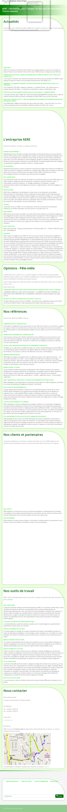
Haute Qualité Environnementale (14, 387)
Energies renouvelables (11, 354)
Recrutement (7, 211)
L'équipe (6, 204)
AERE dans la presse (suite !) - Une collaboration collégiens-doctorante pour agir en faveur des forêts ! (32, 100)
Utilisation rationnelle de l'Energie (16, 402)
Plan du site (54, 781)
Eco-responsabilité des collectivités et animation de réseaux (24, 416)
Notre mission (8, 166)
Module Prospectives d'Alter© (13, 639)
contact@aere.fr (8, 720)
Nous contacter (9, 226)
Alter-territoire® (9, 661)
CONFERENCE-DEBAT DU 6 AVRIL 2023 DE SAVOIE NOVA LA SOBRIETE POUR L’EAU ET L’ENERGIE (31, 289)
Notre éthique (8, 190)
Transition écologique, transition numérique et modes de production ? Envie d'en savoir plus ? (31, 75)
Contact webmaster (41, 781)
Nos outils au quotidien (11, 678)
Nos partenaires (9, 518)
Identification (26, 781)
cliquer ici (46, 767)
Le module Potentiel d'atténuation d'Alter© (18, 621)
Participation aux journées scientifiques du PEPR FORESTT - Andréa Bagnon (29, 92)
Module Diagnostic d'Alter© (13, 649)
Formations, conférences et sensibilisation (18, 334)
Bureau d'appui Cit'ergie (11, 367)
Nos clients (7, 509)
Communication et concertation (14, 324)
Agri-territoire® (9, 605)
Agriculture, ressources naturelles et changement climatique (25, 345)
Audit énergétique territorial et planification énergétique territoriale (28, 380)
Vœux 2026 (6, 67)
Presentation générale (11, 151)
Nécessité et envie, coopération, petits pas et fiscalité (22, 298)
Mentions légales (12, 781)
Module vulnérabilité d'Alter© (14, 629)
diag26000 (6, 233)
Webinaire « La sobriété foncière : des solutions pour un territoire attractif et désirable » (31, 84)
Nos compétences (9, 177)
